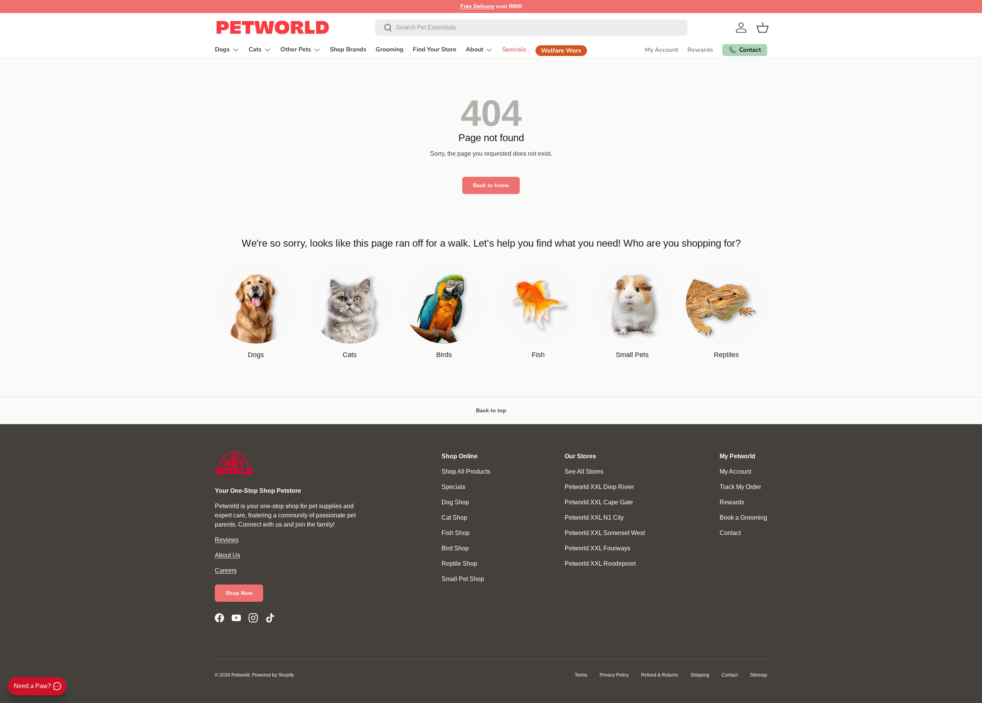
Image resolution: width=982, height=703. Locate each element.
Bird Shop (455, 548)
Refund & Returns (659, 675)
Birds (444, 355)
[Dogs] (255, 303)
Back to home (491, 185)
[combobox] (531, 28)
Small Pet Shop (463, 579)
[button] (762, 27)
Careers (226, 570)
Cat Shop (454, 517)
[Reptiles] (726, 303)
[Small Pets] (632, 303)
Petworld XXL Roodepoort (600, 563)
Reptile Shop (459, 563)
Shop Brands (348, 49)
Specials (514, 49)
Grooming (390, 49)
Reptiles (726, 355)
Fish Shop (456, 533)
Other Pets (295, 49)
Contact (730, 533)
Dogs (222, 49)
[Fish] (538, 303)
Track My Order (740, 487)
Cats (255, 49)
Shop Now (239, 593)
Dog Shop (455, 502)
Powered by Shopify (273, 675)
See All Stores (584, 471)
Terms (581, 675)
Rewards (700, 50)
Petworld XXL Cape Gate (599, 502)
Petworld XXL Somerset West (605, 533)
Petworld (240, 675)
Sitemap (758, 675)
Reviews (227, 540)
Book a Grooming (743, 517)
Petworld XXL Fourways (597, 548)
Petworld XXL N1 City (594, 517)
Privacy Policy (614, 675)
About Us (227, 555)
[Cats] (349, 303)
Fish (538, 355)
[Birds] (444, 303)
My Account (661, 50)
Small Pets (632, 355)
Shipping (699, 675)
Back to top (491, 410)
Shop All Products (466, 471)
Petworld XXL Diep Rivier (599, 487)
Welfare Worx (561, 50)
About (474, 49)
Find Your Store (434, 49)
